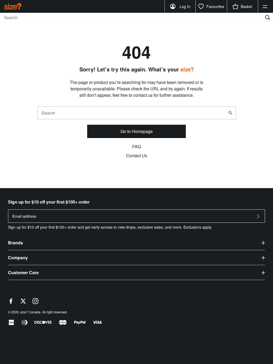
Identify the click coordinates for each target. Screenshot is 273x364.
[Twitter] (23, 302)
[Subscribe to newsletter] (258, 218)
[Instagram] (35, 302)
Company (18, 257)
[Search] (231, 113)
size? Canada (30, 312)
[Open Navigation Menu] (265, 6)
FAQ (136, 146)
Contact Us (136, 155)
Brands (15, 243)
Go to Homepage (137, 131)
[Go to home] (12, 6)
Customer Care (23, 272)
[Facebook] (11, 302)
